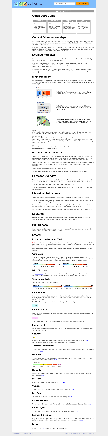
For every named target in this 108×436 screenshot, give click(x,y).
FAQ (43, 428)
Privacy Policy (91, 433)
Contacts (84, 433)
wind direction (39, 274)
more (87, 340)
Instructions (74, 433)
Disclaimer (67, 433)
